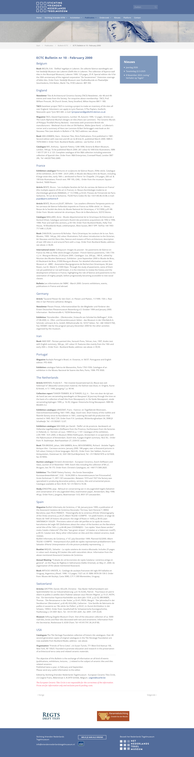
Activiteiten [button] (75, 17)
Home (39, 17)
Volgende (151, 695)
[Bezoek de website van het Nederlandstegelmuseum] (134, 745)
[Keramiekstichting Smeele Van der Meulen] (113, 716)
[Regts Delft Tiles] (51, 716)
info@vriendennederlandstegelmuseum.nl (55, 744)
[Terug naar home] (51, 7)
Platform (127, 17)
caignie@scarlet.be (97, 677)
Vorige (41, 695)
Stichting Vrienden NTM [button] (55, 17)
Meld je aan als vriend (92, 737)
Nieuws (117, 17)
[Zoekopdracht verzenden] (156, 7)
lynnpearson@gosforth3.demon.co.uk (88, 112)
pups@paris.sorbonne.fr (47, 198)
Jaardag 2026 (132, 67)
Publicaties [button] (89, 17)
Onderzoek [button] (104, 17)
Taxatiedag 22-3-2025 (135, 71)
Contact (137, 17)
